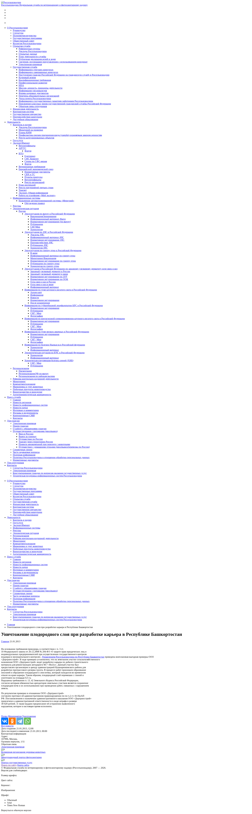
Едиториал (29, 156)
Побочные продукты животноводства (32, 389)
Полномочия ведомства (24, 35)
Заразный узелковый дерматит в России (50, 271)
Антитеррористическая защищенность (32, 394)
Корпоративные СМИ (24, 415)
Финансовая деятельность (26, 109)
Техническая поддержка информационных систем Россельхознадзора (47, 476)
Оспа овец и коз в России (43, 282)
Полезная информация (24, 455)
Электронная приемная (30, 64)
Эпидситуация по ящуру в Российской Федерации (49, 214)
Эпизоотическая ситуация (26, 208)
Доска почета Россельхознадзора (35, 98)
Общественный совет (23, 41)
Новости (34, 297)
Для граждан (13, 421)
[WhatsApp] (27, 721)
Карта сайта (23, 765)
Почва (4, 716)
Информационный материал (44, 287)
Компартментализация (24, 384)
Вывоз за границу (27, 436)
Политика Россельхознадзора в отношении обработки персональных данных (51, 457)
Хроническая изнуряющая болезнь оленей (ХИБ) (48, 360)
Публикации (36, 224)
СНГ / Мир (35, 313)
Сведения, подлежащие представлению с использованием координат (53, 62)
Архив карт (36, 292)
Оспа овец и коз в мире (42, 284)
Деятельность (13, 122)
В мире (33, 253)
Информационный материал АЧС (47, 237)
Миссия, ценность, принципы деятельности (40, 88)
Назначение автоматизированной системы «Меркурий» (46, 200)
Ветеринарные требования (32, 166)
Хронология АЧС (39, 248)
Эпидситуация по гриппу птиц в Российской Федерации (52, 250)
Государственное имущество (27, 114)
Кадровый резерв (27, 77)
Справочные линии (22, 449)
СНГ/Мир (35, 227)
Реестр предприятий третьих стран (36, 187)
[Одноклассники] (12, 721)
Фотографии (36, 316)
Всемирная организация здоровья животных (23, 752)
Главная (11, 624)
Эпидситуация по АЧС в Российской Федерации (48, 232)
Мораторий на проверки (31, 130)
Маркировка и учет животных (28, 386)
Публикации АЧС (39, 245)
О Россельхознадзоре (17, 27)
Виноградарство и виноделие (27, 392)
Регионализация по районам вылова (37, 376)
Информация (36, 295)
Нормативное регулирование (44, 300)
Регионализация (21, 368)
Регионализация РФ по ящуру (34, 373)
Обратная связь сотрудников (33, 106)
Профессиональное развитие (33, 83)
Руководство (19, 30)
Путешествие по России (31, 439)
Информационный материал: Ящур (48, 219)
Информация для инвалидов (33, 90)
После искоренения (40, 303)
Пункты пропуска (33, 177)
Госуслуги (18, 140)
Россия (22, 211)
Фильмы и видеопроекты (25, 413)
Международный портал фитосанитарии (21, 757)
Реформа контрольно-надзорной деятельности (36, 379)
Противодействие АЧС (41, 242)
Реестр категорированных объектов (36, 138)
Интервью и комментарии (26, 410)
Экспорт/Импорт (21, 143)
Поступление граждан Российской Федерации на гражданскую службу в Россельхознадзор (64, 75)
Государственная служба (25, 67)
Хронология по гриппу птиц (44, 266)
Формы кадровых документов (34, 93)
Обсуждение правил (34, 203)
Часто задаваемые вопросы (26, 452)
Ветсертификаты (27, 145)
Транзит (23, 190)
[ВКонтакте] (4, 721)
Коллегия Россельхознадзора (27, 43)
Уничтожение (29, 716)
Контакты (18, 418)
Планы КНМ (25, 132)
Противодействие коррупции (27, 117)
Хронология (36, 229)
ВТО (21, 153)
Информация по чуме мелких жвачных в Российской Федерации (56, 331)
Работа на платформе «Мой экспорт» (37, 195)
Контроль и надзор (22, 124)
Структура (18, 33)
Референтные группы (29, 48)
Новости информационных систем (30, 405)
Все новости (7, 726)
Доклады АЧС (37, 234)
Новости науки (20, 407)
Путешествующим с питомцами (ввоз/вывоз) (35, 431)
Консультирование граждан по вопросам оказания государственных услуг (50, 473)
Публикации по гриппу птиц (45, 263)
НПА (21, 85)
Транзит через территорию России (36, 441)
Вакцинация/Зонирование (43, 216)
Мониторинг (19, 381)
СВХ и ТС (29, 174)
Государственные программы (27, 38)
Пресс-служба (14, 397)
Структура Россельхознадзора (27, 468)
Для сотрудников (15, 462)
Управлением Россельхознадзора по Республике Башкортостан (73, 657)
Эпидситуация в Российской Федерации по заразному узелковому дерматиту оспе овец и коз (70, 269)
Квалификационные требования (35, 80)
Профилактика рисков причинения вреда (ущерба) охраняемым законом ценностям (60, 135)
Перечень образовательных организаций (39, 96)
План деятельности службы (32, 56)
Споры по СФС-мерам (35, 161)
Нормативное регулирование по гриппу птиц (53, 261)
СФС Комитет (31, 159)
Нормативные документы (37, 172)
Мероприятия (15, 716)
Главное (17, 400)
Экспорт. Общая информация (33, 193)
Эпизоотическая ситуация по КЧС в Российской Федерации (54, 352)
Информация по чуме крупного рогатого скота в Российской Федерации (60, 290)
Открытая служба (21, 46)
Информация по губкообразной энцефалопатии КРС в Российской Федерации (63, 305)
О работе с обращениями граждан (30, 428)
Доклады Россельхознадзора (33, 51)
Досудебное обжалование (25, 119)
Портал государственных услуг (16, 762)
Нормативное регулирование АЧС (47, 240)
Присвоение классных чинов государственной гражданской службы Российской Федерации (65, 103)
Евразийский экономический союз (36, 169)
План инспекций (27, 185)
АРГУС (22, 148)
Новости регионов (22, 402)
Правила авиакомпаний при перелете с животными (44, 444)
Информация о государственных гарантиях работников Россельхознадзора (56, 101)
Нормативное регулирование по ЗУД (48, 276)
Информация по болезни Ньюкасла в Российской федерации (54, 345)
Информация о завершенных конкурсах (38, 72)
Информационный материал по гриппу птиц (52, 255)
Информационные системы (26, 198)
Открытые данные (28, 54)
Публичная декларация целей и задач (37, 59)
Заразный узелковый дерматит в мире (49, 274)
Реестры (17, 206)
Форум (27, 151)
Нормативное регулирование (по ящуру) (50, 221)
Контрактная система (23, 111)
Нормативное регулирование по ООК (49, 279)
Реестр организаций (34, 182)
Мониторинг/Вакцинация (43, 258)
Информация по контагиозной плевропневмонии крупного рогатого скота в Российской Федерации (74, 318)
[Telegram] (19, 721)
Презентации (25, 371)
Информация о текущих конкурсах (36, 69)
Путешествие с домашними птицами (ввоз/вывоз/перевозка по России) (54, 447)
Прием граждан (20, 426)
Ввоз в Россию (26, 434)
